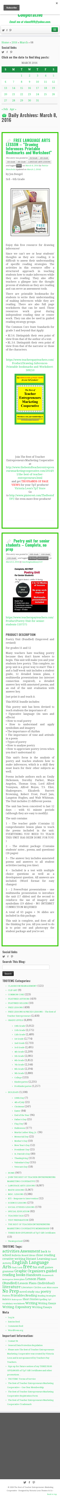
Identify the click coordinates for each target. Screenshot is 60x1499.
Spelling (43, 1299)
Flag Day (18, 1124)
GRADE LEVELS (15, 1020)
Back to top (52, 1494)
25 (45, 94)
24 (37, 94)
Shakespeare (17, 1300)
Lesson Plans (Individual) (36, 1283)
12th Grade (11, 558)
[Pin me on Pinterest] (11, 30)
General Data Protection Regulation (25, 1345)
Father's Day (20, 1119)
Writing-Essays (47, 1303)
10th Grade (33, 554)
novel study (27, 1291)
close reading (45, 1255)
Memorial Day (21, 1136)
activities (11, 1251)
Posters (6, 1295)
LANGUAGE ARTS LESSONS (39, 162)
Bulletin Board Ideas (23, 1255)
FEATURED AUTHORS (18, 999)
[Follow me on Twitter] (4, 30)
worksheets (19, 1303)
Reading (31, 1295)
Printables (18, 1295)
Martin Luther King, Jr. (25, 1132)
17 (37, 88)
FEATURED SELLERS (18, 1003)
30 (29, 100)
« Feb (5, 109)
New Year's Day (22, 1145)
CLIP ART (12, 990)
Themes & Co (46, 1491)
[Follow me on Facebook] (7, 30)
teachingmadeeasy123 (32, 562)
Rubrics (6, 1299)
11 (45, 81)
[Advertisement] (30, 1446)
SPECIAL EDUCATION (18, 1211)
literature (11, 1286)
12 (53, 81)
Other (37, 1292)
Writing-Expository (16, 1307)
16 (29, 88)
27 (5, 100)
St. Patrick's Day (22, 1154)
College (18, 1077)
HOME (11, 1173)
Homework (47, 1275)
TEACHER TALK (16, 1216)
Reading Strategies (47, 1296)
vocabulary (7, 1304)
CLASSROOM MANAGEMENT (22, 986)
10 (37, 81)
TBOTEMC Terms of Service (22, 1379)
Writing (31, 1303)
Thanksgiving (21, 1158)
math (44, 1288)
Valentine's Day (21, 1162)
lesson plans (19, 1279)
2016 (14, 42)
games (49, 1267)
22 (21, 94)
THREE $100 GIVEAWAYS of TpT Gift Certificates (31, 1233)
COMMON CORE (16, 994)
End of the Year (21, 1115)
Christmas (19, 1106)
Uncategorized (15, 1241)
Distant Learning (38, 1258)
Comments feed (15, 1326)
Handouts (33, 1275)
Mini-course (52, 1287)
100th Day (19, 1098)
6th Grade (22, 162)
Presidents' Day (21, 1149)
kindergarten (7, 1279)
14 (13, 88)
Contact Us (13, 1341)
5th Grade (11, 162)
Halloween (19, 1128)
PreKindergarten (22, 1086)
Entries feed (14, 1322)
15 (21, 88)
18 (45, 88)
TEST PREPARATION (18, 1220)
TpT (49, 1299)
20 (5, 94)
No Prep (32, 558)
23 (29, 94)
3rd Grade (33, 158)
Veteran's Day (21, 1167)
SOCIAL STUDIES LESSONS (21, 1207)
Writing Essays (42, 1307)
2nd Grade (19, 1043)
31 (37, 100)
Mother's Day (20, 1141)
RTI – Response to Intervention (23, 1198)
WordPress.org (15, 1330)
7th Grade (19, 1064)
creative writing (13, 1258)
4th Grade (44, 158)
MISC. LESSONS (16, 1194)
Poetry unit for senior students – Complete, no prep (28, 545)
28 (13, 100)
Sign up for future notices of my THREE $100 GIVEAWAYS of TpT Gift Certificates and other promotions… (29, 1370)
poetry (46, 1291)
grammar (8, 1271)
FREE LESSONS (15, 1007)
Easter (17, 1111)
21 (13, 94)
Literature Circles (31, 1287)
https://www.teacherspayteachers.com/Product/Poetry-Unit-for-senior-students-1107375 (30, 621)
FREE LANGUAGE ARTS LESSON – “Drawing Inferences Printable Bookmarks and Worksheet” (29, 146)
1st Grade (19, 1039)
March (24, 42)
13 (5, 88)
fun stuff (38, 1267)
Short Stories (31, 1299)
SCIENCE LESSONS (17, 1203)
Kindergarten (21, 1082)
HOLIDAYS (13, 1092)
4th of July (19, 1102)
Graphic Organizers (29, 1271)
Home (5, 42)
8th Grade (19, 1069)
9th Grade (19, 1073)
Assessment (30, 1251)
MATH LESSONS (16, 1190)
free (19, 166)
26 (53, 94)
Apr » (13, 109)
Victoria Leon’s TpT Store (30, 488)
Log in (11, 1317)
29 (21, 100)
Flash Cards (17, 1267)
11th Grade (45, 554)
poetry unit (42, 558)
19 (53, 88)
